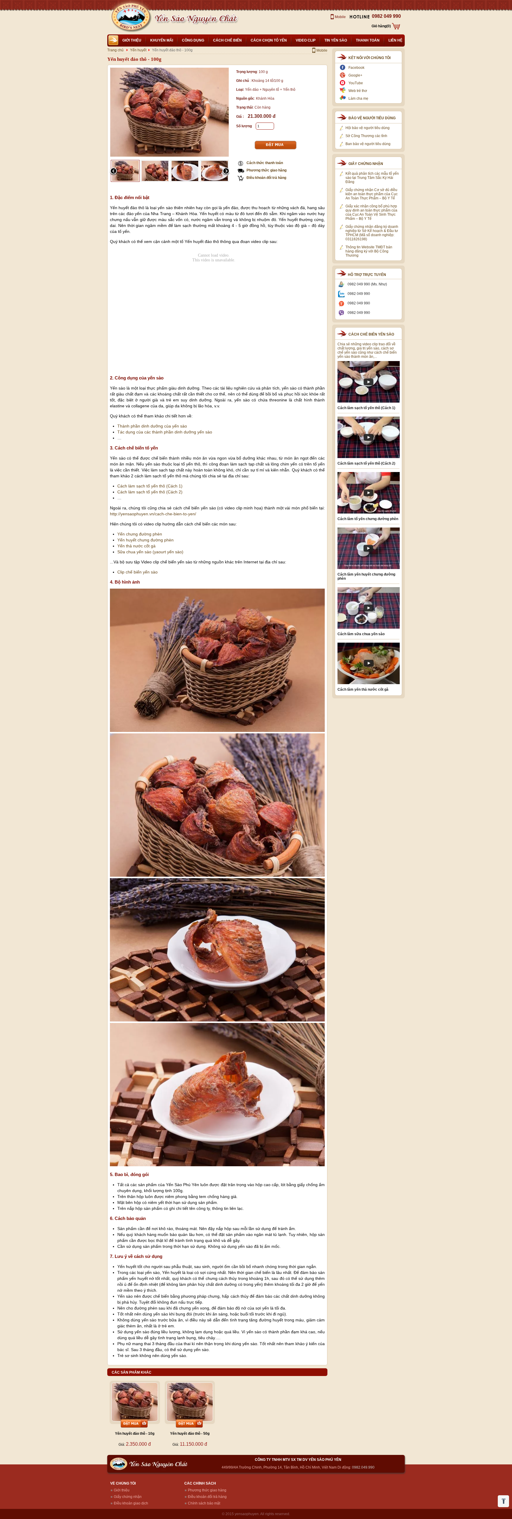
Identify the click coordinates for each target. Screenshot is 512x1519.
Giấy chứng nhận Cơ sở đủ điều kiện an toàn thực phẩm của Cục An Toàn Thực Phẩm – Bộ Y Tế (371, 194)
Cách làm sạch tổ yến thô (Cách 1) (150, 486)
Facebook (356, 68)
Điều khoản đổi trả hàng (266, 178)
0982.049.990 (363, 1467)
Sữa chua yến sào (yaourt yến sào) (150, 551)
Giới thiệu (131, 40)
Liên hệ (395, 40)
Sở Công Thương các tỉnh (366, 136)
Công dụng (193, 40)
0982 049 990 (386, 16)
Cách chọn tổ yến (269, 40)
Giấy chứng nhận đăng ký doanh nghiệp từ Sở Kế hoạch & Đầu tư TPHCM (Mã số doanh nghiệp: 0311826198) (371, 233)
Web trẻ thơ (357, 91)
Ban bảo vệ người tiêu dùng (368, 144)
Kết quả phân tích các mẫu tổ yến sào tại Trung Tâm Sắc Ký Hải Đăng (372, 177)
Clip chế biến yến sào (137, 572)
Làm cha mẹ (358, 98)
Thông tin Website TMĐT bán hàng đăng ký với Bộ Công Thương (368, 251)
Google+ (355, 75)
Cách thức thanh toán (265, 163)
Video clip (306, 40)
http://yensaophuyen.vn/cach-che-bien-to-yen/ (153, 513)
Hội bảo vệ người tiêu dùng (367, 128)
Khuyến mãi (161, 40)
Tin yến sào (335, 40)
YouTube (355, 83)
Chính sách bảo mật (204, 1503)
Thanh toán (368, 40)
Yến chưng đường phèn (139, 534)
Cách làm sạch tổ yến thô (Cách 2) (150, 492)
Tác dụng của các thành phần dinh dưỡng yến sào (164, 432)
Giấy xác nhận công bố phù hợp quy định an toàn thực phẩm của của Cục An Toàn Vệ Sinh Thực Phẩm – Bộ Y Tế (371, 212)
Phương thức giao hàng (267, 170)
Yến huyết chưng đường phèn (145, 540)
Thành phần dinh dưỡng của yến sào (152, 426)
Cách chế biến (227, 40)
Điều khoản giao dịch (131, 1503)
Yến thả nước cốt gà (136, 546)
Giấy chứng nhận (128, 1497)
